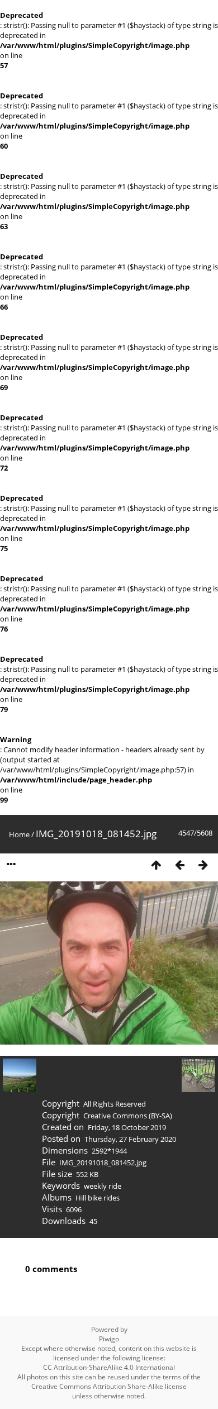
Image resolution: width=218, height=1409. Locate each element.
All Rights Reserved (114, 1104)
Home (19, 834)
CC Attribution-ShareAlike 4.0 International (109, 1367)
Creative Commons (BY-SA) (127, 1116)
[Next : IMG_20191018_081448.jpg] (203, 864)
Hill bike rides (97, 1198)
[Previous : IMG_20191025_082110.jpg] (179, 864)
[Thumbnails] (156, 864)
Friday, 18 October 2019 (127, 1127)
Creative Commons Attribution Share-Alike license (109, 1386)
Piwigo (109, 1339)
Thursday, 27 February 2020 (130, 1139)
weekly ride (102, 1186)
